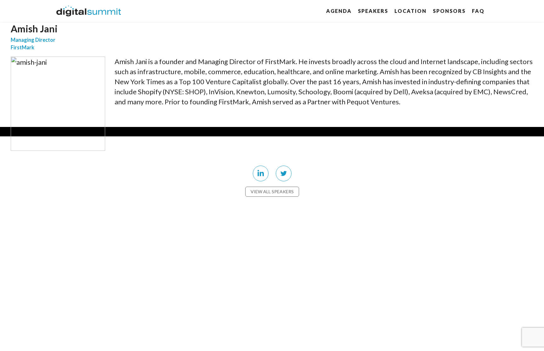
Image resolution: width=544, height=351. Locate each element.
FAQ (478, 11)
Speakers (373, 11)
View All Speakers (272, 191)
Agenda (339, 11)
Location (410, 11)
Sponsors (449, 11)
